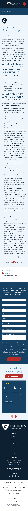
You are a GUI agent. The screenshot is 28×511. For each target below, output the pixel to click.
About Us (14, 436)
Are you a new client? (8, 329)
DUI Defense (14, 440)
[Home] (13, 4)
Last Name (5, 303)
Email (3, 313)
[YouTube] (18, 476)
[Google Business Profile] (9, 476)
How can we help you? (8, 334)
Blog (14, 450)
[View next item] (16, 416)
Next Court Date (6, 324)
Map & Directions (14, 464)
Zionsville (20, 54)
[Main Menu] (3, 4)
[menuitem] (14, 273)
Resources (14, 446)
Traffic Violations (14, 443)
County (4, 318)
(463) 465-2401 (6, 60)
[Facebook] (12, 476)
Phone (3, 308)
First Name (5, 297)
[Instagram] (15, 476)
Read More (9, 401)
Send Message (14, 359)
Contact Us (14, 453)
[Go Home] (2, 11)
